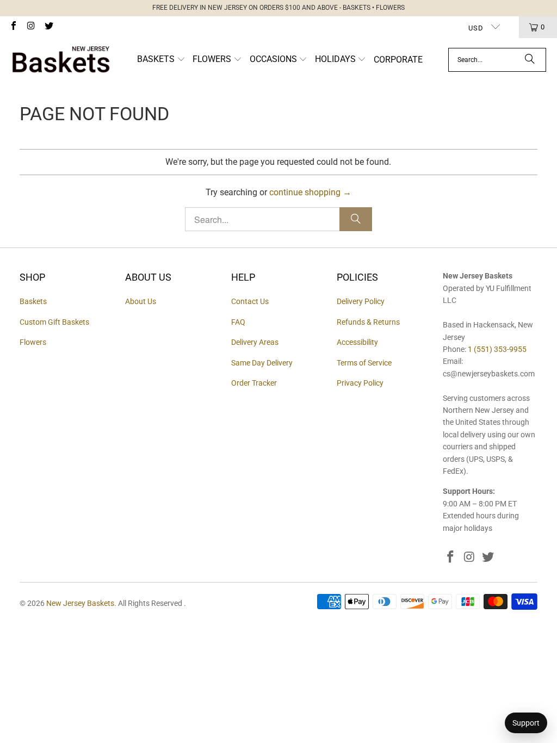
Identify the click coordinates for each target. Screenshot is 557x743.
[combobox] (497, 60)
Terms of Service (364, 362)
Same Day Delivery (262, 362)
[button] (161, 60)
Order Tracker (254, 383)
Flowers (33, 342)
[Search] (529, 60)
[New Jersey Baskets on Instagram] (30, 27)
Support (526, 723)
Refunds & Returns (368, 322)
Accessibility (357, 342)
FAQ (238, 322)
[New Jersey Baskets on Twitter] (48, 27)
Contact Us (250, 301)
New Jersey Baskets (80, 603)
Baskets (33, 301)
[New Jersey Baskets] (61, 60)
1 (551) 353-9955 (497, 349)
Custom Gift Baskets (54, 322)
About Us (140, 301)
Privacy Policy (360, 383)
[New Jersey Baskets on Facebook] (13, 27)
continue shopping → (310, 192)
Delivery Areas (254, 342)
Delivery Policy (361, 301)
